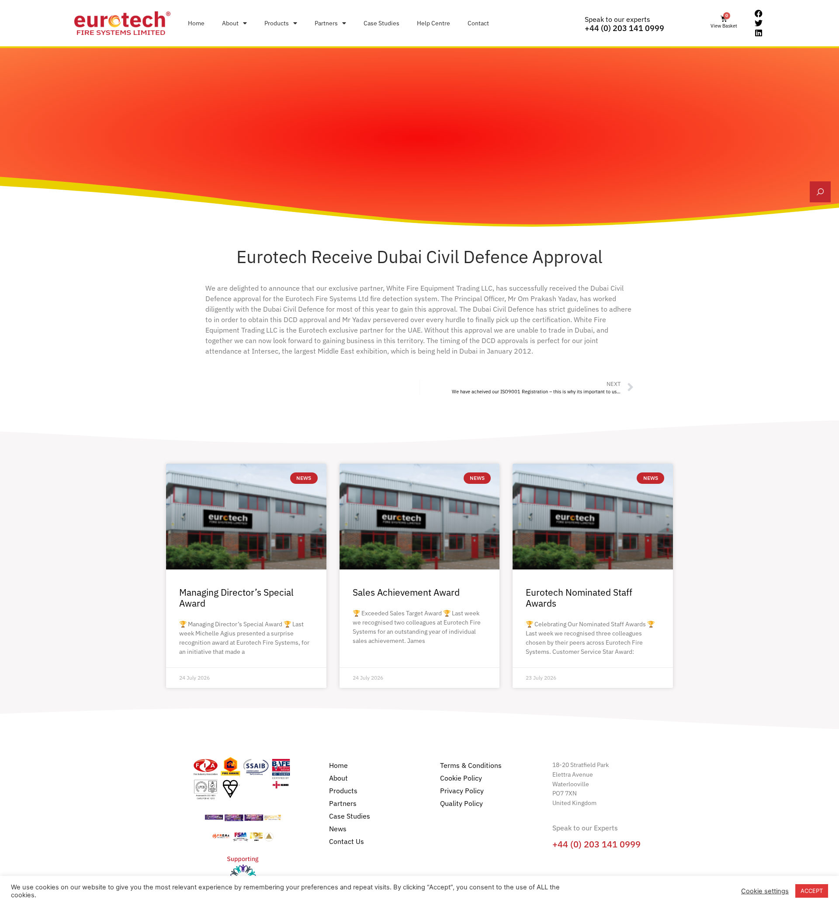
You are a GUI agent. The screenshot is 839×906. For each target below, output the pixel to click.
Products (276, 23)
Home (196, 23)
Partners (326, 23)
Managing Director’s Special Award (236, 597)
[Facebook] (758, 14)
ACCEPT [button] (812, 890)
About (230, 23)
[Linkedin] (758, 33)
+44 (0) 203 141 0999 (624, 28)
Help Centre (433, 23)
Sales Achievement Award (406, 592)
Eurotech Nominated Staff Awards (579, 597)
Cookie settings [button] (765, 891)
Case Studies (381, 23)
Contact (478, 23)
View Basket (724, 26)
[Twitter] (758, 23)
